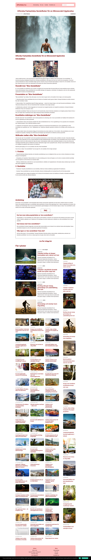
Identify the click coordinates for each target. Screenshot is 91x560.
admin (44, 265)
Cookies (46, 4)
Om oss (41, 4)
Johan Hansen (26, 13)
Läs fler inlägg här (45, 241)
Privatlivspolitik (85, 558)
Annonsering (36, 4)
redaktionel (73, 13)
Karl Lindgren (45, 249)
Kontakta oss (52, 4)
